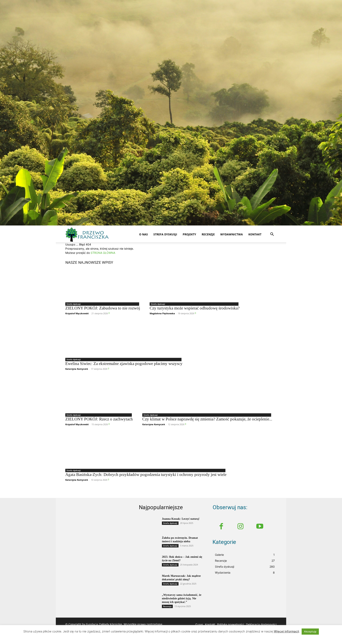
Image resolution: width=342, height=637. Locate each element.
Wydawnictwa (231, 234)
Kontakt (254, 234)
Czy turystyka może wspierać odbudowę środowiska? (194, 308)
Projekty (189, 234)
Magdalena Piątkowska (162, 313)
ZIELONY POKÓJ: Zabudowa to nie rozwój (102, 308)
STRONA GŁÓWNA (103, 252)
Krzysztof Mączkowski (77, 313)
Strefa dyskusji (165, 234)
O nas (143, 234)
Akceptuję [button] (310, 631)
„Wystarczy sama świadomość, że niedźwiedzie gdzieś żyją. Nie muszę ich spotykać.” (181, 598)
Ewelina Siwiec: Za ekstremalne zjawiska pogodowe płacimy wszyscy (123, 363)
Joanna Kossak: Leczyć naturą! (181, 518)
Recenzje (208, 234)
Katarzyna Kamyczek (76, 368)
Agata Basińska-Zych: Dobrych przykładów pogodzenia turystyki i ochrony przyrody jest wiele (145, 474)
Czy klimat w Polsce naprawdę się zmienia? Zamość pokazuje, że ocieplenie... (207, 419)
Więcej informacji (286, 631)
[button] (272, 235)
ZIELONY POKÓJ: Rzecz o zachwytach (99, 419)
